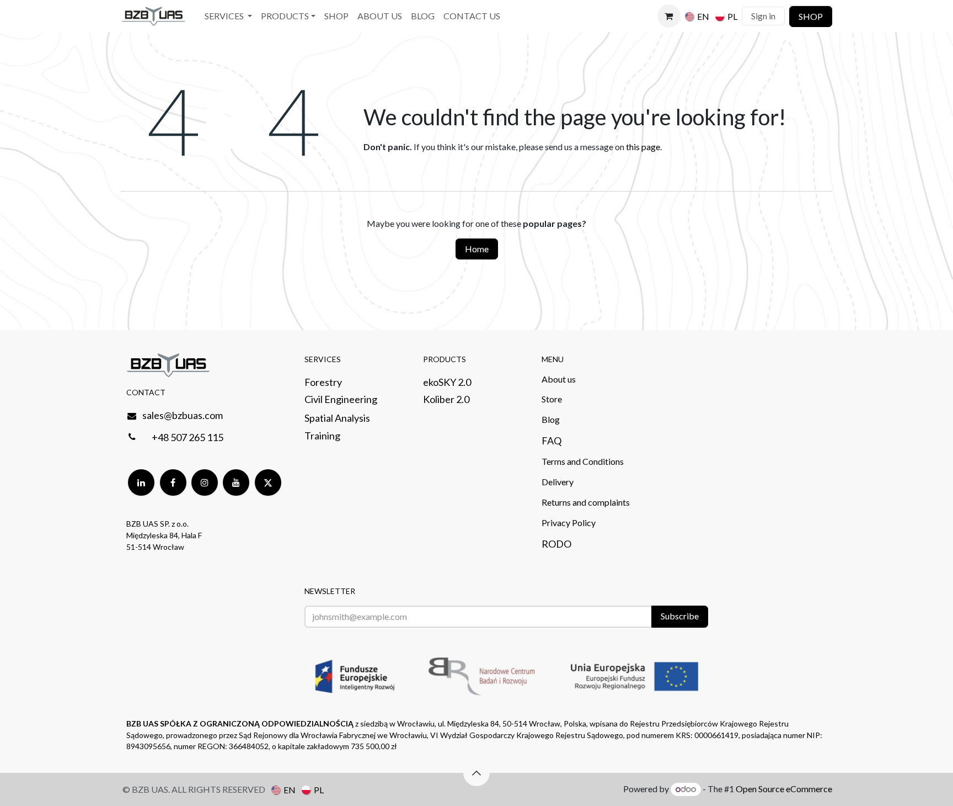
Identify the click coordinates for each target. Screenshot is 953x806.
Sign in (763, 15)
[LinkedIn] (141, 482)
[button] (476, 773)
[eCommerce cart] (669, 16)
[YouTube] (236, 482)
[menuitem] (228, 16)
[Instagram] (204, 482)
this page (643, 146)
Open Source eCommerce (784, 788)
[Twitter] (268, 482)
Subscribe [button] (680, 616)
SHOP (811, 16)
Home (477, 248)
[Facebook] (173, 482)
